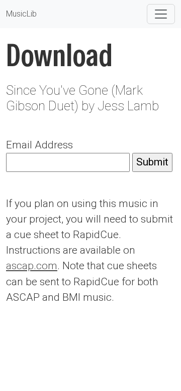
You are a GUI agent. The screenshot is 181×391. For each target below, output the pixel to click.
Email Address (39, 145)
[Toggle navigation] (161, 14)
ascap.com (31, 266)
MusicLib (21, 14)
